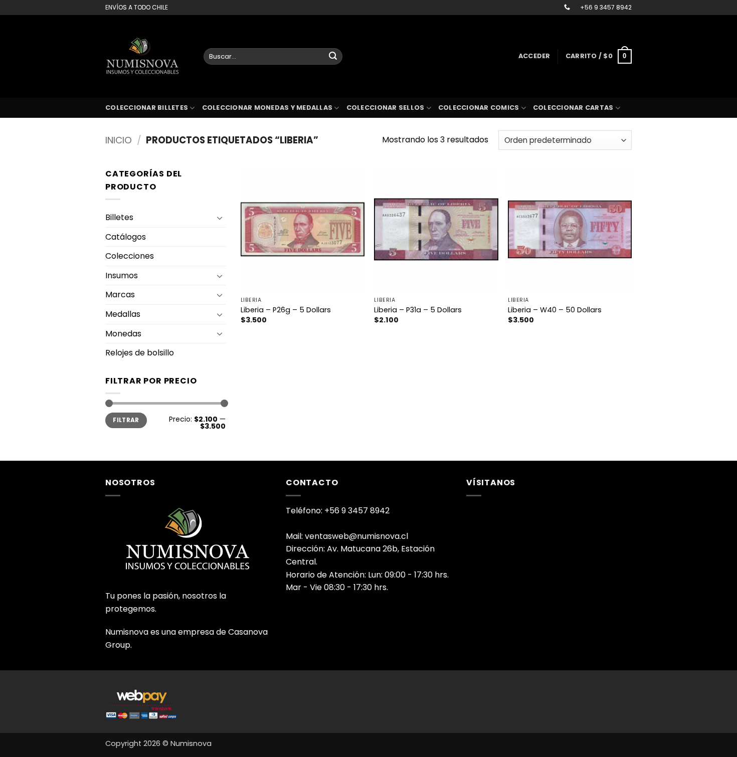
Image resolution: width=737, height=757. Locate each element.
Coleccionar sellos (385, 107)
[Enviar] (332, 56)
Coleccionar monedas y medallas (267, 107)
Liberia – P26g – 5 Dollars (286, 310)
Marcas (120, 294)
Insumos (121, 275)
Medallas (122, 314)
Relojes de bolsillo (139, 352)
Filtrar (126, 420)
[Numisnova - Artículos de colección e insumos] (147, 56)
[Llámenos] (567, 7)
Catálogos (125, 237)
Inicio (118, 140)
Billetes (119, 217)
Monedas (123, 333)
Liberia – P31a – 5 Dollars (418, 310)
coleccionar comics (478, 107)
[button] (534, 56)
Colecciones (129, 256)
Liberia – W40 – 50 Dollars (555, 310)
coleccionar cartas (573, 107)
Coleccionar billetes (146, 107)
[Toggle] (220, 218)
